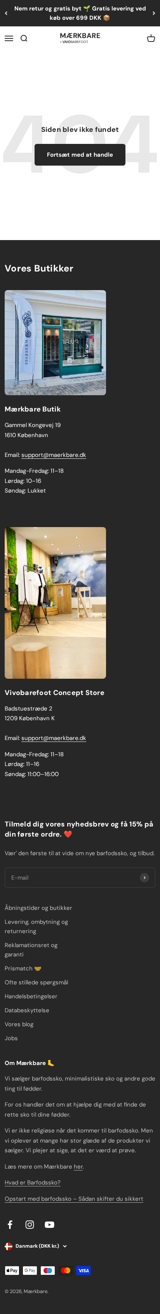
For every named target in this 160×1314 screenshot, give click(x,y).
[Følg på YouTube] (49, 1224)
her (78, 1166)
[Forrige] (6, 13)
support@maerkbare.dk (53, 455)
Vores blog (19, 1024)
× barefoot (74, 41)
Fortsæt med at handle (80, 155)
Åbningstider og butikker (38, 908)
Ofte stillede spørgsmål (36, 982)
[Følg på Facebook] (10, 1224)
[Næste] (154, 13)
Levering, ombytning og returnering (36, 926)
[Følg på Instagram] (29, 1224)
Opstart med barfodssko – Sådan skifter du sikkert (74, 1199)
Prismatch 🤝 (23, 968)
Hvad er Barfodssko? (33, 1182)
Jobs (11, 1038)
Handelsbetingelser (31, 996)
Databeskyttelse (27, 1010)
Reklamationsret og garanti (31, 949)
